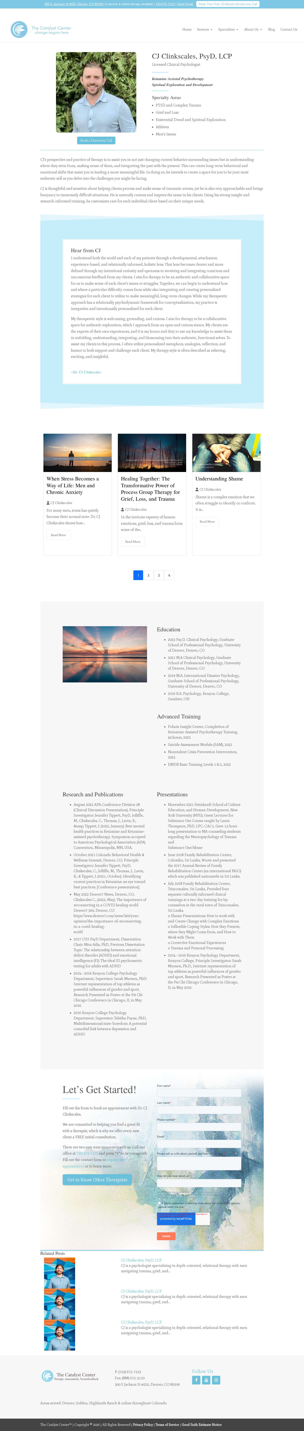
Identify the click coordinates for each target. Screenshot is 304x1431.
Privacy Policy (143, 1425)
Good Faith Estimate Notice (202, 1425)
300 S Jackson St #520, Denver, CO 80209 (74, 4)
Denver (68, 1403)
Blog (271, 29)
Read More (58, 535)
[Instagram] (216, 1380)
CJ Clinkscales (61, 503)
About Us (251, 29)
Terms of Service (167, 1425)
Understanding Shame (219, 478)
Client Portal (185, 4)
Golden (81, 1403)
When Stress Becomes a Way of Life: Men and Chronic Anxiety (73, 485)
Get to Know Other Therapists (97, 1180)
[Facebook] (196, 1380)
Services (203, 29)
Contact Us (288, 29)
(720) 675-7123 (129, 1372)
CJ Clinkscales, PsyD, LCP (141, 1260)
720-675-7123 (165, 4)
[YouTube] (206, 1380)
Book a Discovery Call (96, 140)
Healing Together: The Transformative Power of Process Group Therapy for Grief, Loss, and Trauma (150, 488)
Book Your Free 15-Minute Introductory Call (228, 4)
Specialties (226, 29)
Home (187, 29)
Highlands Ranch (103, 1403)
